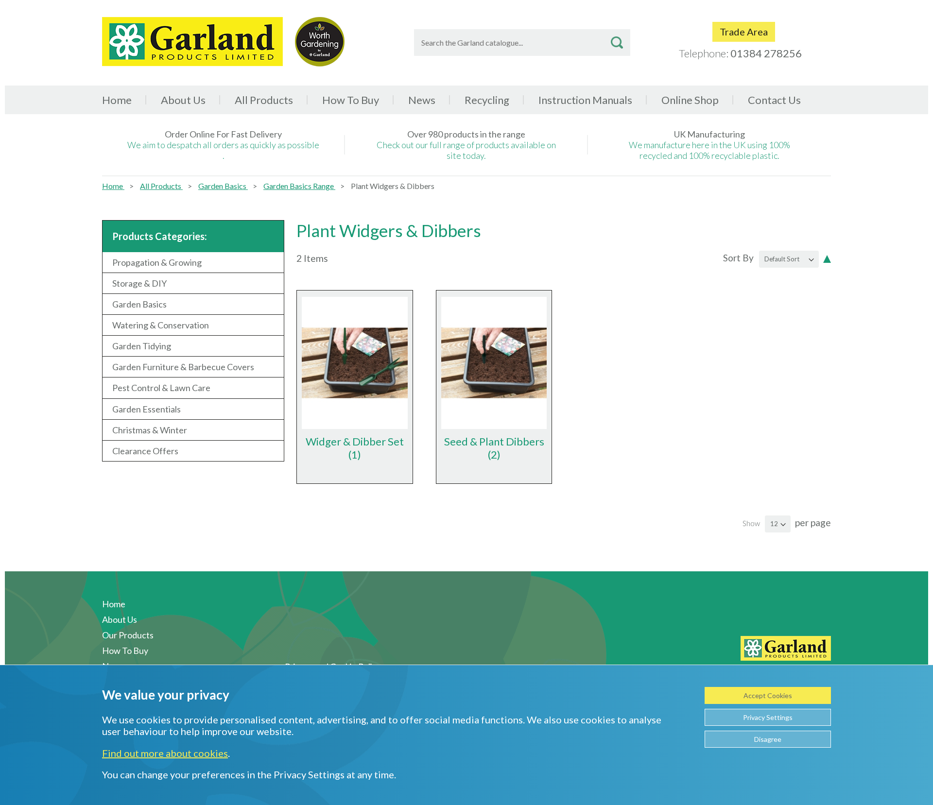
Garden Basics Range (299, 185)
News (421, 99)
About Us (183, 99)
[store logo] (192, 41)
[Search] (617, 42)
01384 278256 (766, 53)
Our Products (128, 635)
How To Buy (350, 99)
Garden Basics (223, 185)
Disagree (767, 739)
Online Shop (690, 99)
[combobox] (522, 42)
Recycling (487, 99)
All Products (161, 185)
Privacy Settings (768, 717)
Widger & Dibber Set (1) (355, 448)
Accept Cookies (767, 695)
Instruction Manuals (585, 99)
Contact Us (774, 99)
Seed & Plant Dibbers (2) (494, 448)
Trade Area (744, 31)
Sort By (738, 257)
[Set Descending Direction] (827, 258)
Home (117, 99)
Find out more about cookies (165, 753)
